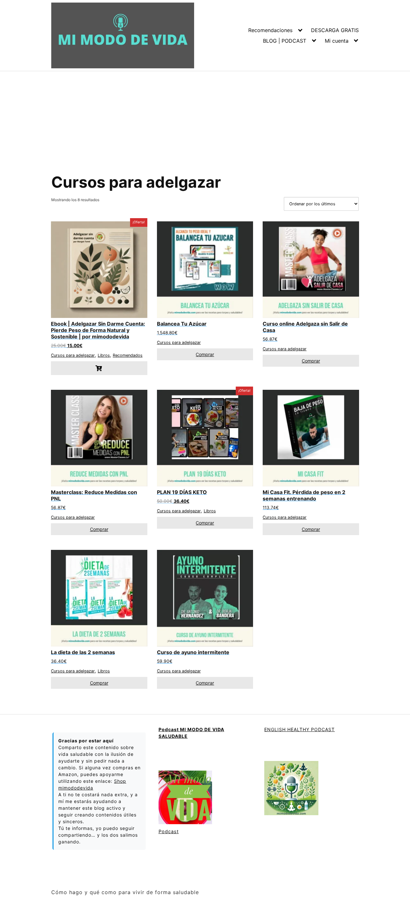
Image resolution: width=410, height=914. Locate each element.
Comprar (205, 354)
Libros (104, 355)
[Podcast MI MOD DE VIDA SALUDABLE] (185, 798)
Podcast (169, 831)
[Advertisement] (205, 119)
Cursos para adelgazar (73, 355)
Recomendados (128, 355)
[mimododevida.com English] (291, 788)
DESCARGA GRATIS (335, 30)
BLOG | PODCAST (284, 41)
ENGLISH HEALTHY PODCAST (299, 729)
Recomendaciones (270, 30)
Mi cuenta (336, 41)
